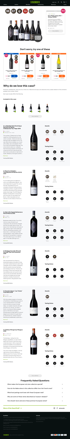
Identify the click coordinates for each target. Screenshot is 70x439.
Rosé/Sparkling (41, 4)
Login (53, 2)
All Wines (5, 4)
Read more (5, 155)
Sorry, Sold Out (55, 31)
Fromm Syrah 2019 (43, 70)
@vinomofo (62, 408)
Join (55, 2)
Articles (65, 4)
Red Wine (16, 4)
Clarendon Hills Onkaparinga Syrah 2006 (27, 71)
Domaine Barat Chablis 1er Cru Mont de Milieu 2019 (59, 71)
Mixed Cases (53, 4)
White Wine (28, 4)
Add (14, 76)
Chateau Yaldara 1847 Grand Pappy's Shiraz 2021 (11, 71)
